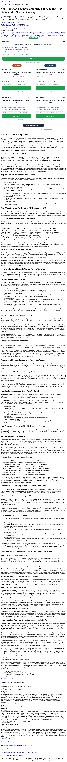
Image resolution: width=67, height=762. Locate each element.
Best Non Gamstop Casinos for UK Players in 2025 (35, 32)
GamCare (18, 745)
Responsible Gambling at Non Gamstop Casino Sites (26, 35)
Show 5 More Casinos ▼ (33, 125)
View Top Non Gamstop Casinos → (11, 22)
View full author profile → (8, 679)
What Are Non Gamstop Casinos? (10, 32)
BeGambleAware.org (48, 129)
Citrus (5, 1)
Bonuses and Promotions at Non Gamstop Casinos (28, 34)
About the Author (32, 752)
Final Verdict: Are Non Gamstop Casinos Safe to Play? (26, 37)
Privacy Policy (5, 752)
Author (3, 3)
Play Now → (33, 58)
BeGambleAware (9, 745)
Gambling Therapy (28, 745)
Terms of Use (12, 752)
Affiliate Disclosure (22, 752)
